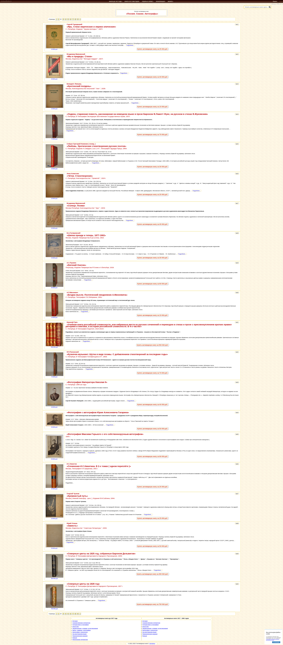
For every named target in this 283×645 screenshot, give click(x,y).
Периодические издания (79, 636)
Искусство (75, 626)
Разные (74, 638)
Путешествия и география (80, 624)
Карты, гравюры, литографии (81, 630)
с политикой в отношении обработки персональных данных (272, 639)
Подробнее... (130, 45)
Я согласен (276, 642)
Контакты (152, 643)
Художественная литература (81, 623)
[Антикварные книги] (6, 1)
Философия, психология (80, 632)
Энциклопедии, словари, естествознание (155, 628)
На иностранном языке (79, 634)
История (75, 621)
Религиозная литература (80, 639)
